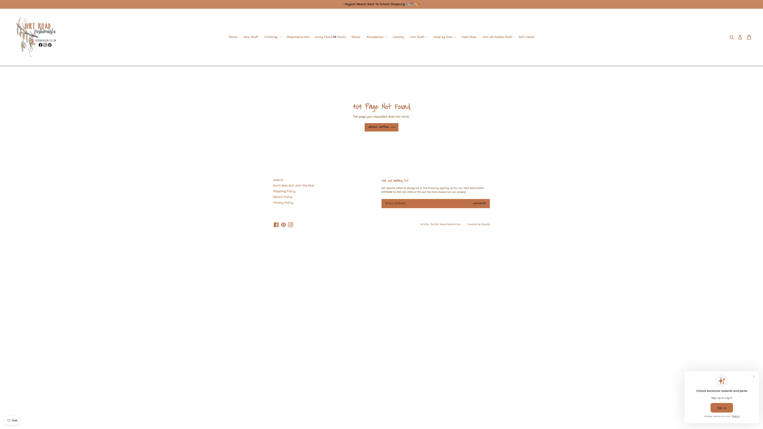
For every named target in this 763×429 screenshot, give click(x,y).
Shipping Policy (284, 191)
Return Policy (282, 197)
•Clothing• (271, 37)
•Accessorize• (375, 37)
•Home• (233, 37)
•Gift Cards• (526, 37)
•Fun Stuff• (418, 37)
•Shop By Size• (443, 37)
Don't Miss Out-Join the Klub (293, 185)
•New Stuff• (251, 37)
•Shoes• (356, 37)
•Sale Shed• (469, 37)
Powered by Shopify (479, 224)
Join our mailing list (395, 180)
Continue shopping (378, 127)
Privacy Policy (283, 202)
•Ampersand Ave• (298, 37)
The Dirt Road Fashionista (445, 224)
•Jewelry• (398, 37)
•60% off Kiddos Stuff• (497, 37)
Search (278, 180)
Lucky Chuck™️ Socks (330, 37)
